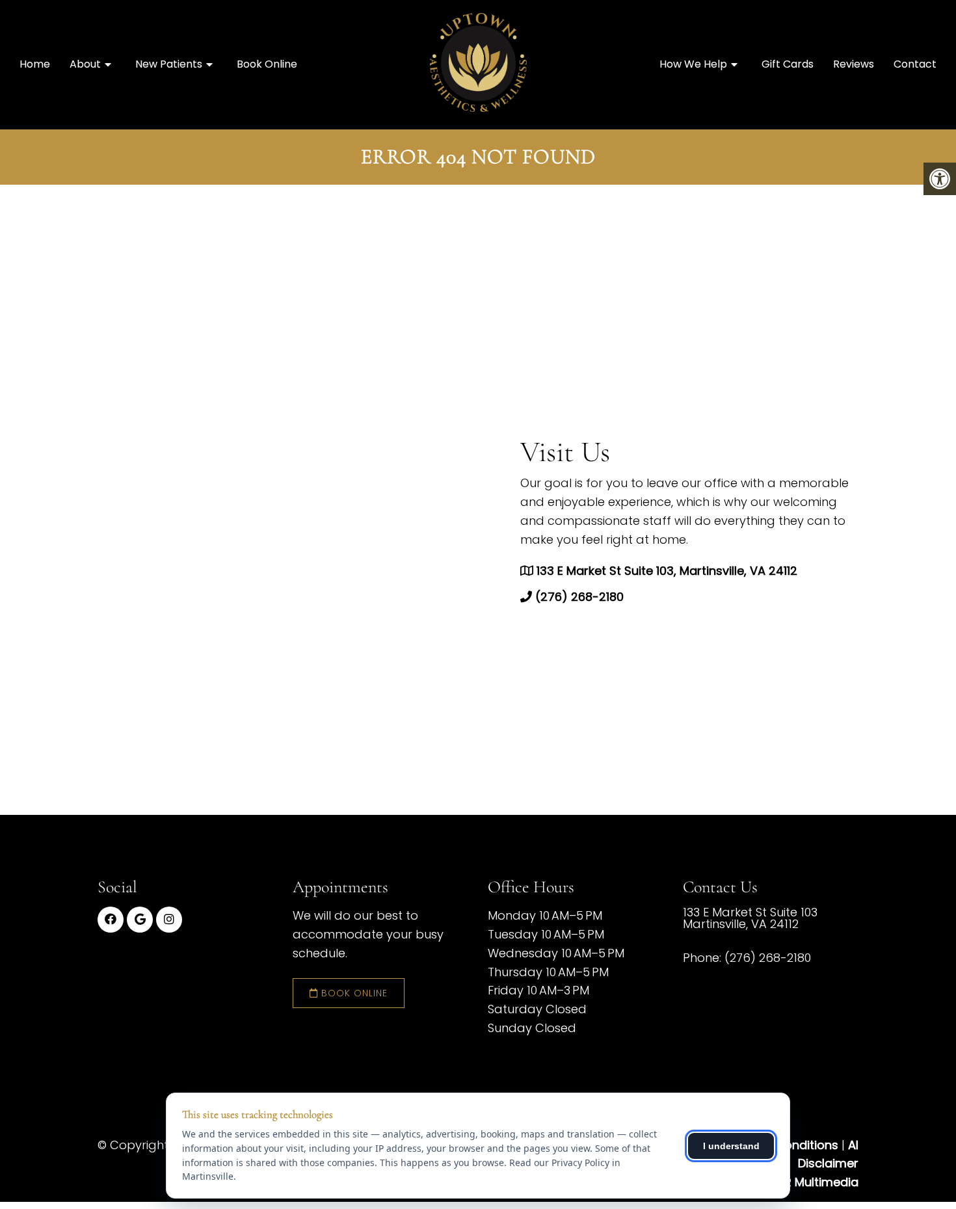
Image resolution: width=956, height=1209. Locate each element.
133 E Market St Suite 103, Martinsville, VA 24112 (667, 571)
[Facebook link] (111, 920)
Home (35, 64)
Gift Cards (788, 64)
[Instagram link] (169, 920)
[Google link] (140, 920)
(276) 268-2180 (579, 597)
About (85, 64)
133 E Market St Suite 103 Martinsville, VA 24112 (750, 918)
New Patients (168, 64)
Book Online (267, 64)
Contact (915, 64)
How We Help (693, 64)
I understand (731, 1146)
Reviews (853, 64)
